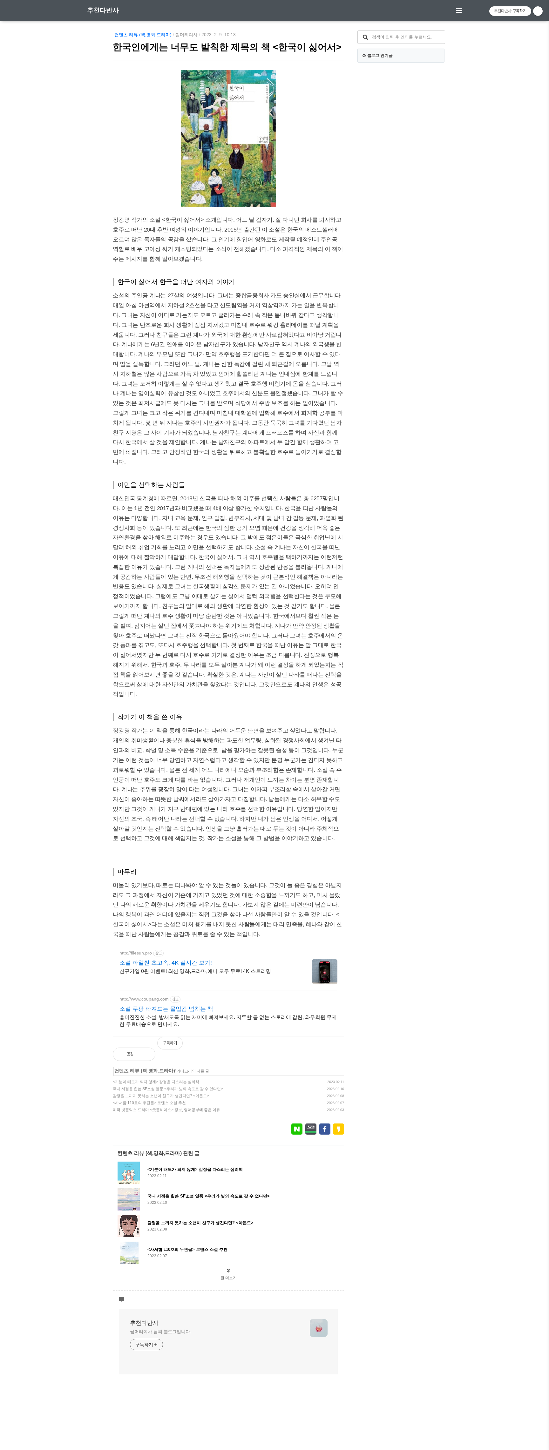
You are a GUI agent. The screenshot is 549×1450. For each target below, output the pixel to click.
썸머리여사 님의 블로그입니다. (160, 1331)
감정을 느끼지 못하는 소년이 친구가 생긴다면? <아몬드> (161, 1096)
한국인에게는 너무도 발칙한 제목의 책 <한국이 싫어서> (227, 47)
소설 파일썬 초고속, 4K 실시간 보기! (165, 963)
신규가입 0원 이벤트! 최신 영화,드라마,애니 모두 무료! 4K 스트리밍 (195, 971)
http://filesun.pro (135, 952)
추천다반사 (103, 10)
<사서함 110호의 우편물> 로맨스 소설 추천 (149, 1103)
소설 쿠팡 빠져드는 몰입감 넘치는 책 (166, 1009)
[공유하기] (145, 1054)
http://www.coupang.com (144, 999)
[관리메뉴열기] (538, 11)
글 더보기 (228, 1278)
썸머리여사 (186, 34)
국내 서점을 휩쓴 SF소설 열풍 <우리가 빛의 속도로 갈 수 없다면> (168, 1089)
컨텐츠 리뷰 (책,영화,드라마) (143, 34)
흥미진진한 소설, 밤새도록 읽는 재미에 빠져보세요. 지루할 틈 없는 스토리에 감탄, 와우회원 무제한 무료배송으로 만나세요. (228, 1021)
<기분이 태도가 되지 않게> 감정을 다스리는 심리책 (156, 1082)
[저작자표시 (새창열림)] (341, 1046)
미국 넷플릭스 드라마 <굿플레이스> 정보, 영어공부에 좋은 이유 (166, 1110)
